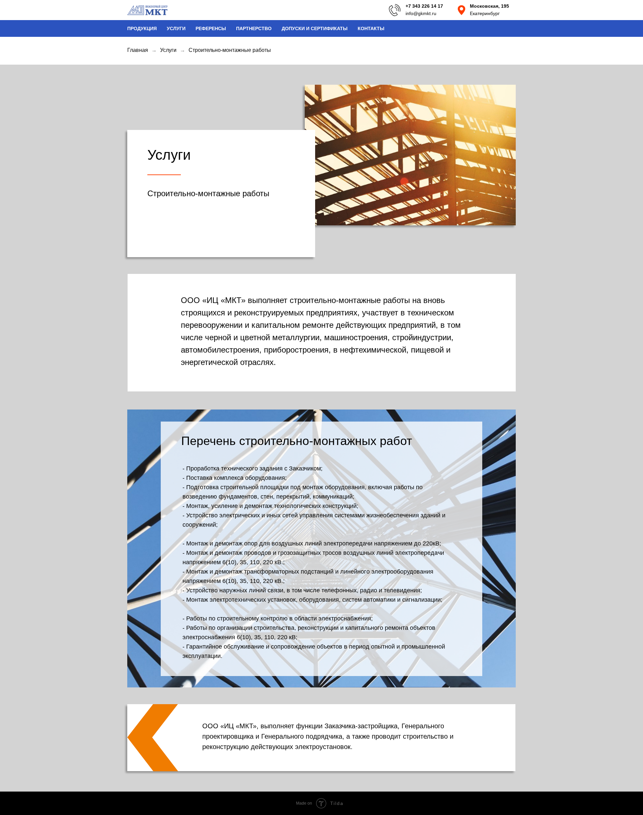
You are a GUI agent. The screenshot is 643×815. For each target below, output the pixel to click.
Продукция (142, 28)
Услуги (176, 28)
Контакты (371, 28)
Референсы (211, 28)
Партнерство (254, 28)
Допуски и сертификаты (315, 28)
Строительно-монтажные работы (230, 50)
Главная (137, 50)
